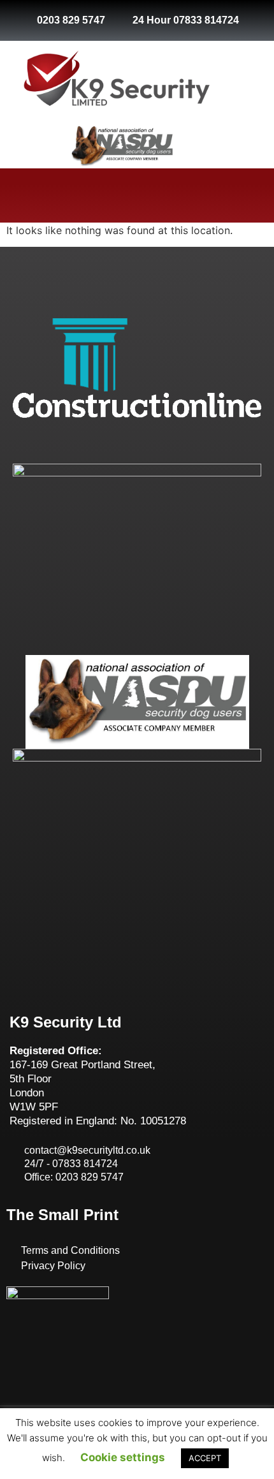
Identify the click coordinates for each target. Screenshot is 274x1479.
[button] (137, 195)
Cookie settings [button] (122, 1457)
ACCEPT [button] (205, 1458)
